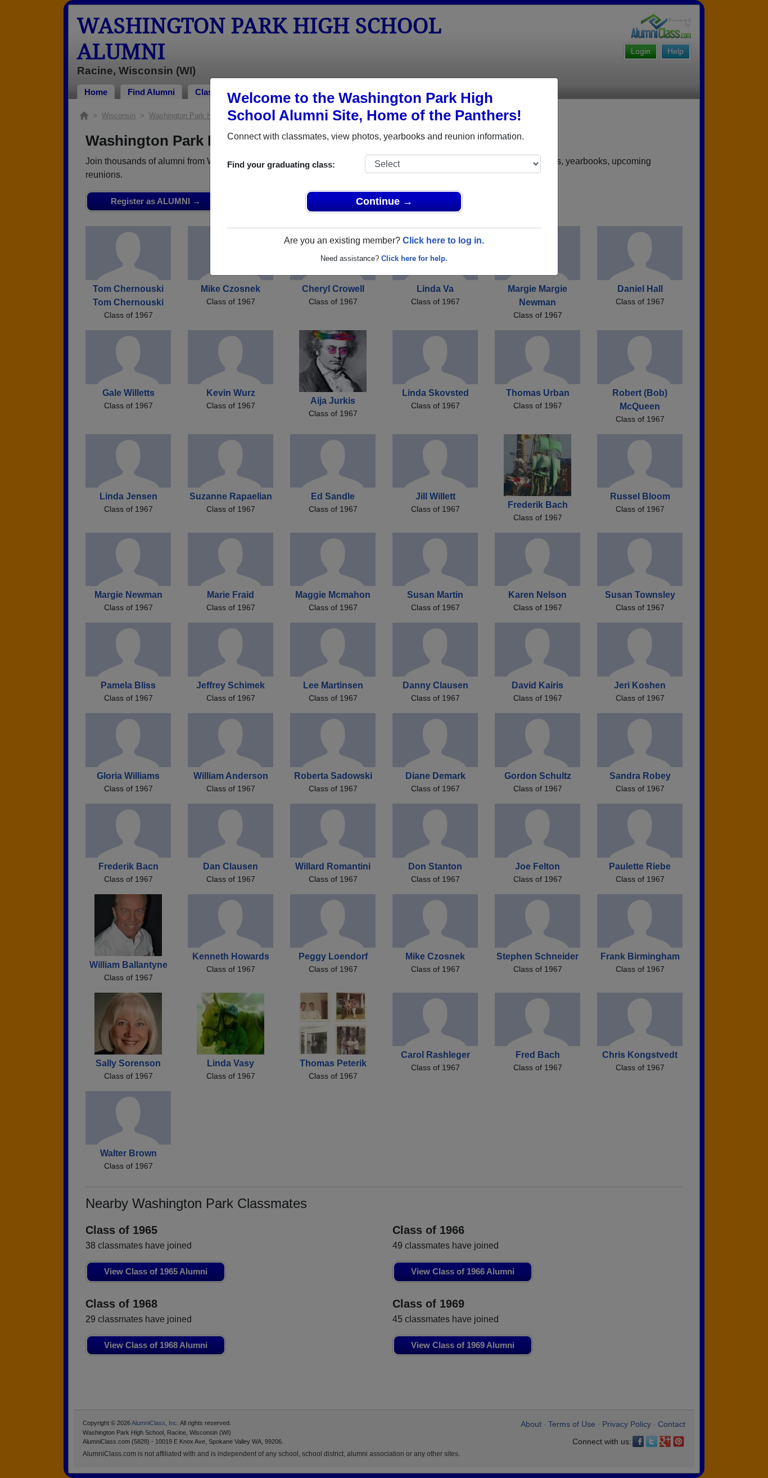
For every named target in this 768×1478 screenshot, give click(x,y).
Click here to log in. (443, 240)
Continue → (384, 201)
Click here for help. (414, 258)
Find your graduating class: (281, 164)
